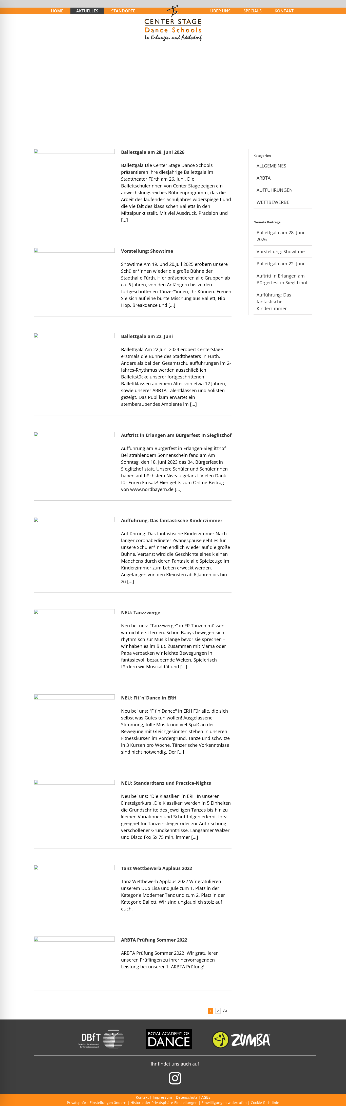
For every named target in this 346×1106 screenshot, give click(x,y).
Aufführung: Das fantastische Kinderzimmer (171, 520)
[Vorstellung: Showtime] (74, 273)
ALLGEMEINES (271, 166)
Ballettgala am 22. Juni (147, 336)
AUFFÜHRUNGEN (275, 190)
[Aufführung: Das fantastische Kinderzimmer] (74, 542)
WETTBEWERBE (273, 202)
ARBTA (264, 178)
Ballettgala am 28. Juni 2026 (152, 152)
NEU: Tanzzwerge (140, 612)
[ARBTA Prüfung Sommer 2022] (74, 962)
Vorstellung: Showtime (147, 251)
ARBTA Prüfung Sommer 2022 (154, 940)
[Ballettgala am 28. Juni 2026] (74, 176)
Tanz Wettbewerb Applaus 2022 (156, 868)
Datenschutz (186, 1097)
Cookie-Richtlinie (265, 1102)
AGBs (205, 1097)
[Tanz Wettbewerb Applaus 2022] (74, 890)
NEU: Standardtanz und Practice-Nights (166, 783)
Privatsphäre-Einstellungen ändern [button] (96, 1102)
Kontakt (142, 1097)
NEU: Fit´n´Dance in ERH (149, 698)
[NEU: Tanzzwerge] (74, 634)
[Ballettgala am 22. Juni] (74, 358)
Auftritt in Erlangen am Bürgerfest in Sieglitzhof (176, 435)
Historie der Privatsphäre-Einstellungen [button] (164, 1102)
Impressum (162, 1097)
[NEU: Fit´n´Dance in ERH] (74, 720)
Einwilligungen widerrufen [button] (224, 1102)
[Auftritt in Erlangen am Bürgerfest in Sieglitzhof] (74, 457)
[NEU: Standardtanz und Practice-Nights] (74, 805)
